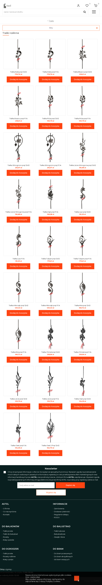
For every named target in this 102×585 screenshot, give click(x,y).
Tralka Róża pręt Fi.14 (82, 118)
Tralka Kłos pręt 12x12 (82, 305)
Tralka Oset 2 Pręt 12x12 (50, 445)
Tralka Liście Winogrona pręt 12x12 (82, 165)
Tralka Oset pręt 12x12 (82, 399)
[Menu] (94, 12)
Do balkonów (10, 526)
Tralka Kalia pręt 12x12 (18, 72)
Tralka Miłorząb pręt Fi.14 (50, 305)
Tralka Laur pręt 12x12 (82, 212)
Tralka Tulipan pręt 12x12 (50, 259)
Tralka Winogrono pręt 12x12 (18, 165)
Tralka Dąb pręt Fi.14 (50, 212)
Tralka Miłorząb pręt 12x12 (18, 305)
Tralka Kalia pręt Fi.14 (51, 72)
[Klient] (78, 5)
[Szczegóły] (82, 54)
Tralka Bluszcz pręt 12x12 (82, 72)
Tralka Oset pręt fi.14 (18, 445)
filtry (51, 28)
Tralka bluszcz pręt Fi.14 (18, 118)
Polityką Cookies (53, 581)
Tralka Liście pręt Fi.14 (50, 399)
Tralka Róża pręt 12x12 (50, 118)
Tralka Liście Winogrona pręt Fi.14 (18, 212)
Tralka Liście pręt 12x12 (18, 399)
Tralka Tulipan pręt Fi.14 (82, 259)
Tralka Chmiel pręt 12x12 (50, 352)
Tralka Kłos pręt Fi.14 (18, 352)
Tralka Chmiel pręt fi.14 (82, 352)
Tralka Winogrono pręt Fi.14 (50, 165)
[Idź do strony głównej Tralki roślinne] (7, 5)
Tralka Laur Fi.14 (19, 259)
